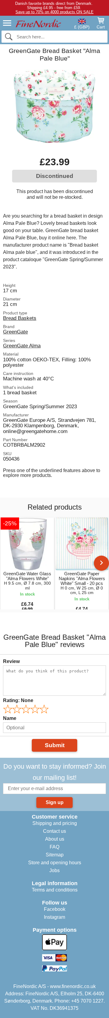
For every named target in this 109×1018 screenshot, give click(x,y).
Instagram (54, 917)
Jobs (54, 870)
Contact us (54, 831)
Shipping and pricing (54, 823)
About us (54, 839)
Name (9, 718)
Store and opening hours (54, 862)
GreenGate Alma (22, 346)
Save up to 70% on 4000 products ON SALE (54, 12)
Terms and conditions (55, 889)
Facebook (54, 909)
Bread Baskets (19, 318)
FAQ (54, 846)
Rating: (18, 700)
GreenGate (15, 332)
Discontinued (54, 176)
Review (11, 661)
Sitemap (55, 854)
